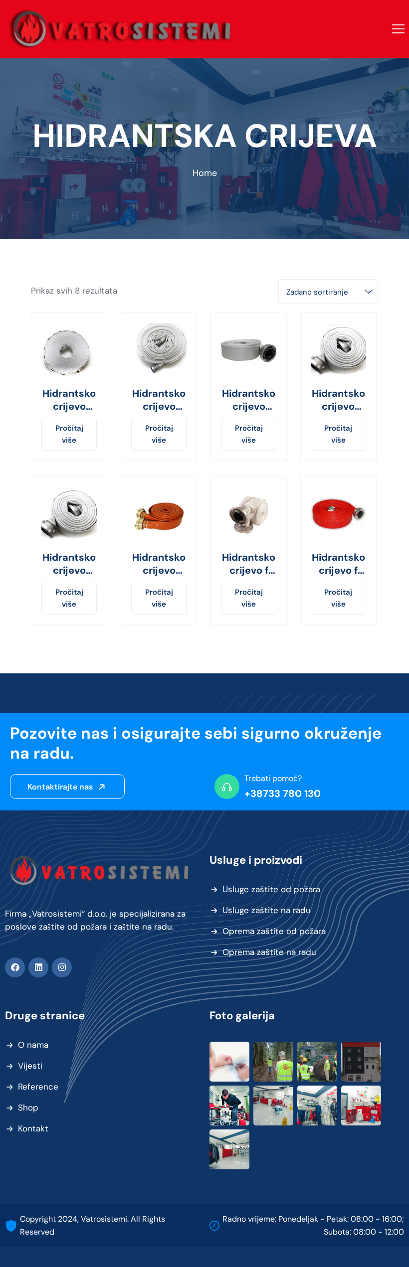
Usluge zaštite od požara (271, 889)
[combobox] (328, 291)
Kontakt (33, 1128)
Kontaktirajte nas (61, 787)
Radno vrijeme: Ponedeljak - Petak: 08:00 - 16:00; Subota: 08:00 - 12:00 (313, 1225)
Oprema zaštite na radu (269, 952)
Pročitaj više (69, 434)
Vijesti (30, 1065)
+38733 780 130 (282, 793)
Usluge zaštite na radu (266, 910)
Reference (38, 1086)
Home (205, 173)
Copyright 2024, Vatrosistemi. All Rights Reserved (92, 1225)
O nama (33, 1044)
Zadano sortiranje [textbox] (317, 292)
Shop (28, 1107)
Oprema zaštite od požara (274, 931)
